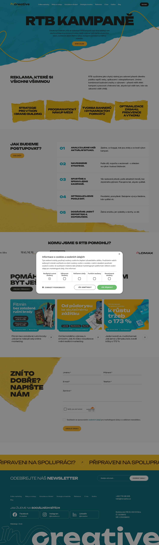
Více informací (70, 268)
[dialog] (79, 272)
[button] (53, 287)
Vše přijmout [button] (107, 287)
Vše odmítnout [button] (85, 287)
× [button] (119, 254)
